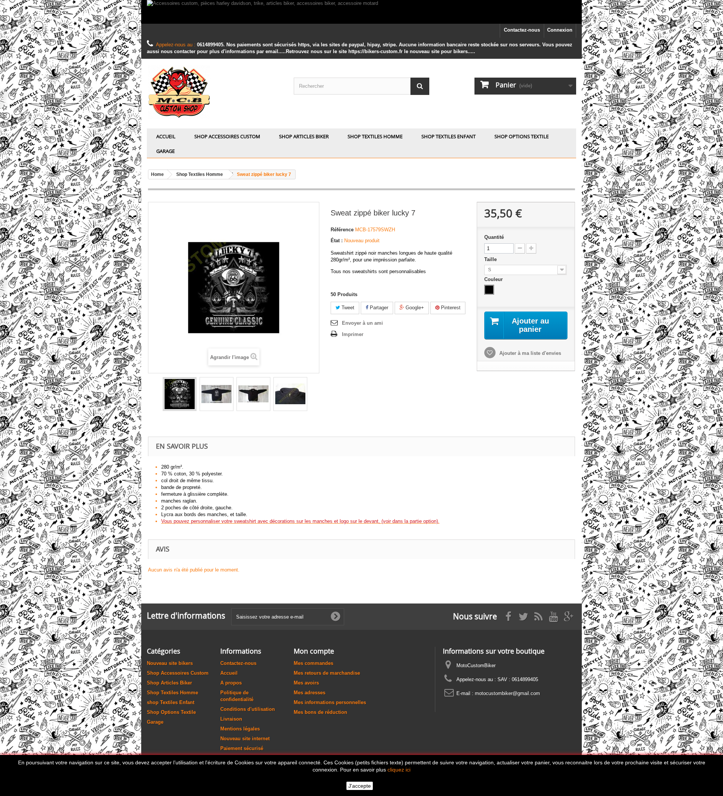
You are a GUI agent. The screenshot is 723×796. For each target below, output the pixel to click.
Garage (165, 151)
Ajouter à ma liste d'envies (529, 353)
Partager (378, 307)
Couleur (494, 279)
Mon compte (314, 650)
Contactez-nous (522, 30)
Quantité (494, 237)
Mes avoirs (306, 683)
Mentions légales (240, 729)
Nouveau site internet (245, 738)
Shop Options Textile (521, 136)
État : (337, 240)
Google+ (414, 307)
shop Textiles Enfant (448, 136)
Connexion (559, 30)
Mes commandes (313, 663)
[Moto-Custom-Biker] (214, 91)
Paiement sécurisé (241, 748)
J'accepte (359, 786)
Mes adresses (309, 692)
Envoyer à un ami (362, 323)
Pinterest (450, 307)
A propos (231, 683)
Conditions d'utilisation (247, 709)
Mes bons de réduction (320, 712)
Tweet (347, 307)
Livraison (231, 719)
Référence (342, 229)
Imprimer (352, 334)
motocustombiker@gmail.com (507, 693)
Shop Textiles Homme (375, 136)
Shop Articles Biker (304, 136)
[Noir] (489, 290)
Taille (491, 259)
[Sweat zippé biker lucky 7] (179, 394)
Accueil (165, 136)
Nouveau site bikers (170, 663)
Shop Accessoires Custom (227, 136)
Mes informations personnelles (330, 702)
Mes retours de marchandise (327, 673)
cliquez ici (398, 770)
